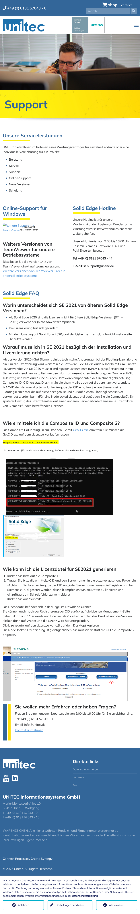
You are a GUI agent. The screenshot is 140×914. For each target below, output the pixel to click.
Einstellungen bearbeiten (70, 905)
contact (126, 5)
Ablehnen (23, 905)
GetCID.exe (81, 430)
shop (112, 4)
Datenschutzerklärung (86, 769)
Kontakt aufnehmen (29, 730)
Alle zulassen (116, 905)
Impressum (79, 777)
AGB (76, 785)
